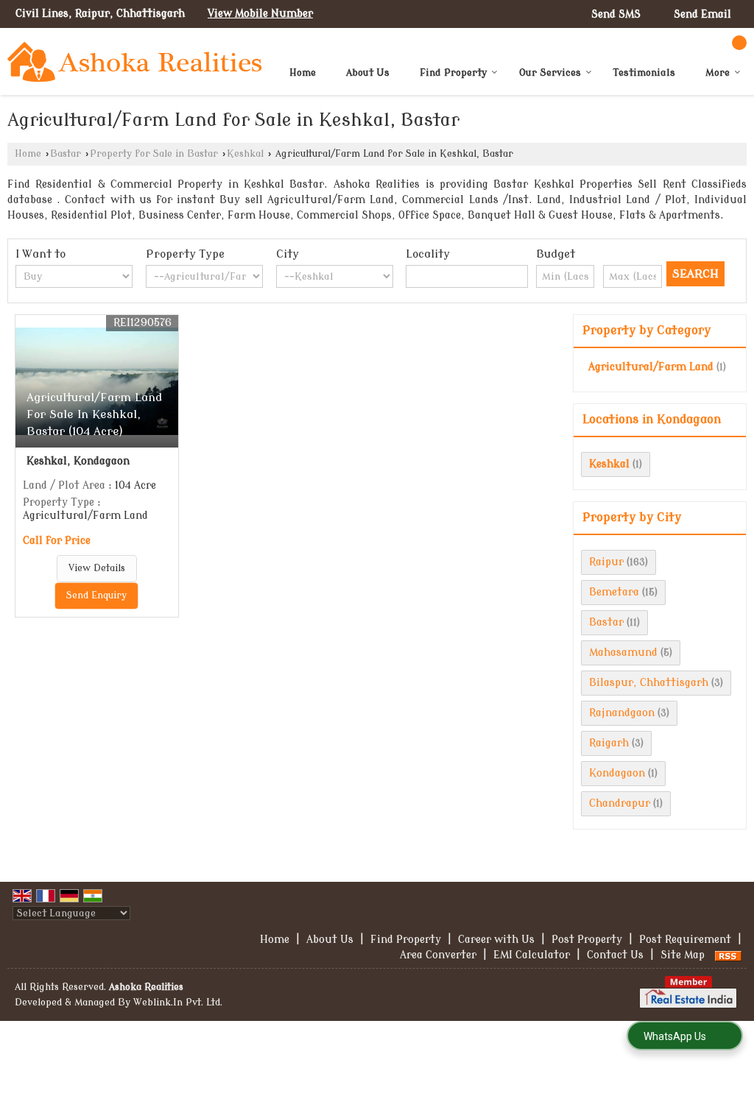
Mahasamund (623, 652)
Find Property (453, 72)
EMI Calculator (531, 955)
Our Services (550, 72)
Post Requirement (685, 939)
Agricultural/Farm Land (651, 366)
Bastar (65, 154)
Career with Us (496, 939)
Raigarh (609, 743)
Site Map (682, 955)
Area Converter (438, 955)
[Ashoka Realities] (134, 61)
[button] (260, 13)
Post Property (587, 939)
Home (302, 72)
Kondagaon (617, 773)
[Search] (739, 42)
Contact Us (615, 955)
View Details (96, 568)
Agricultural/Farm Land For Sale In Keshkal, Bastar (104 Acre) (94, 414)
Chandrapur (619, 803)
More (717, 72)
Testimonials (644, 72)
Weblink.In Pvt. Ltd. (177, 1002)
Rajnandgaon (622, 712)
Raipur (606, 562)
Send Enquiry (96, 595)
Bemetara (614, 592)
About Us (368, 72)
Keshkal (245, 154)
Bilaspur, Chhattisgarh (648, 682)
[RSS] (728, 955)
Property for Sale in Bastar (154, 154)
